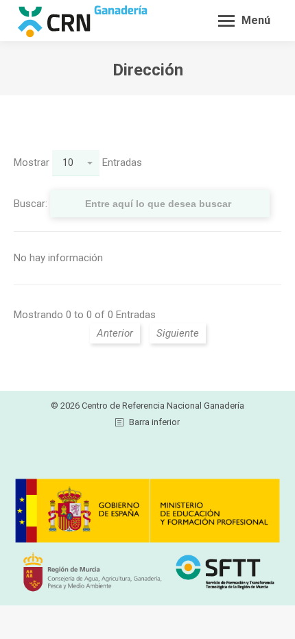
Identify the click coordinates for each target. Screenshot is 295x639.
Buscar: (32, 203)
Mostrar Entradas (78, 162)
